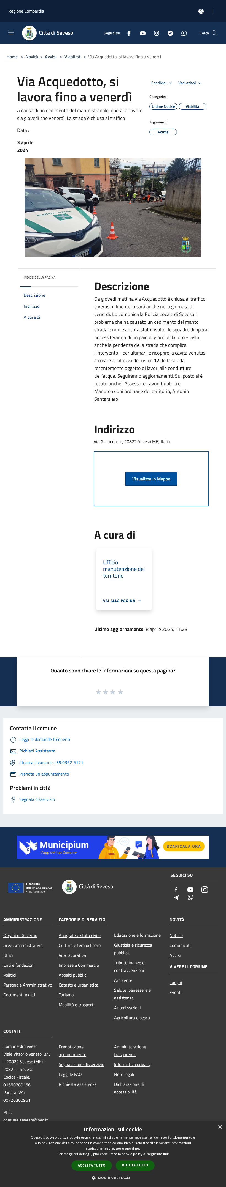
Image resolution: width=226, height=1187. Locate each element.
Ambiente (123, 980)
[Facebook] (126, 33)
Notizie (176, 935)
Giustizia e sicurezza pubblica (133, 949)
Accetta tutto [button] (92, 1165)
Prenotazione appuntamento (72, 1050)
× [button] (220, 1127)
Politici (9, 975)
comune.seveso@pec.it (25, 1120)
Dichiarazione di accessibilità (129, 1088)
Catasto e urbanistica (78, 985)
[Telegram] (168, 33)
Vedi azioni (187, 83)
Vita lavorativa (72, 955)
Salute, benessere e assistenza (132, 994)
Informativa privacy (132, 1064)
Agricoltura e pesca (132, 1017)
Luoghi (176, 982)
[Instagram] (154, 33)
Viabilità (72, 56)
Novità (32, 56)
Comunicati (180, 945)
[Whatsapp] (181, 33)
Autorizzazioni (127, 1007)
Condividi (159, 83)
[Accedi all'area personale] (201, 11)
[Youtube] (140, 33)
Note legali (124, 1074)
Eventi (176, 992)
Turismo (66, 994)
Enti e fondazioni (19, 965)
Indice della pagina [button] (39, 277)
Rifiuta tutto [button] (135, 1165)
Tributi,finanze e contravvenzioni (129, 966)
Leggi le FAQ (70, 1074)
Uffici (8, 955)
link (166, 1154)
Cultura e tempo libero (80, 945)
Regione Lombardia (26, 11)
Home (12, 56)
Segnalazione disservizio (81, 1064)
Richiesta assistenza (78, 1084)
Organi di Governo (20, 935)
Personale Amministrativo (27, 985)
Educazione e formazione (137, 935)
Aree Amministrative (22, 945)
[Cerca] (214, 33)
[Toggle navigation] (11, 32)
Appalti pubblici (73, 975)
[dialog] (113, 1154)
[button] (113, 1177)
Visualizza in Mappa (151, 479)
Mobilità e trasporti (77, 1004)
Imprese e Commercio (79, 965)
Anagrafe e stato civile (80, 935)
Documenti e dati (19, 994)
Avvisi (51, 56)
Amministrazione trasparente (130, 1050)
